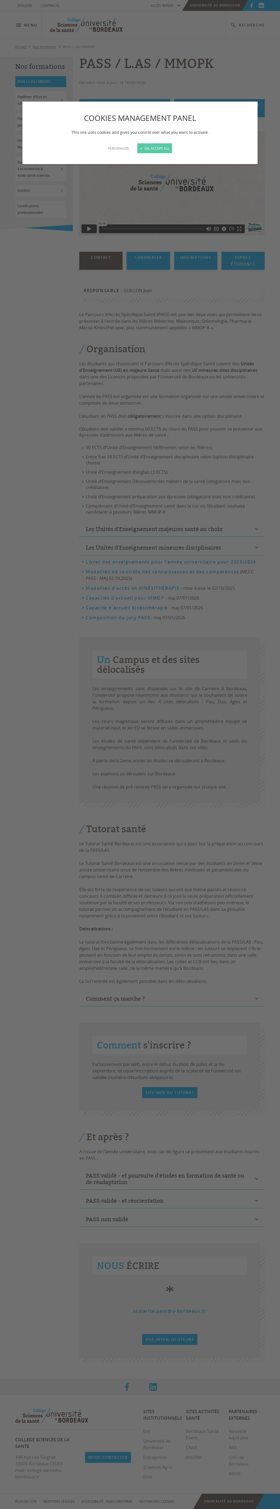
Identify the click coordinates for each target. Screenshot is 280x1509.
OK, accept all (156, 148)
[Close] (140, 754)
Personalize (118, 148)
